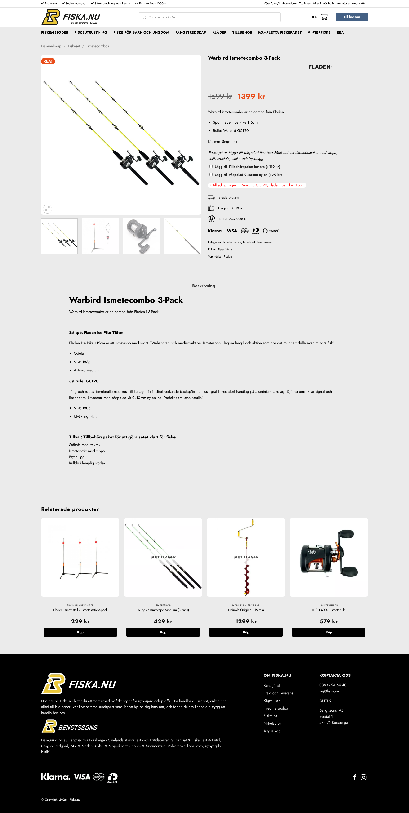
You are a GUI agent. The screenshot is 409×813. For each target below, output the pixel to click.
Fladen (227, 256)
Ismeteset (249, 242)
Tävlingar (305, 3)
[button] (320, 17)
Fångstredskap (190, 32)
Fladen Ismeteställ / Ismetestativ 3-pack (80, 610)
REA (340, 32)
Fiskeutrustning (90, 32)
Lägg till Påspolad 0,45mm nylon (248, 174)
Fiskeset (74, 46)
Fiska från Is (225, 249)
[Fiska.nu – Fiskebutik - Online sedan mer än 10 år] (70, 17)
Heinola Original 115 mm (246, 610)
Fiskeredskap (51, 46)
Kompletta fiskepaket (280, 32)
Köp (163, 632)
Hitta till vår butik (323, 3)
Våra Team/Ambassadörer (280, 3)
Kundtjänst (343, 3)
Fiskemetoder (54, 32)
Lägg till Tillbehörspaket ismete (247, 166)
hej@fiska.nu (329, 691)
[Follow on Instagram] (363, 778)
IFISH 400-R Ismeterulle (329, 610)
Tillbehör (242, 32)
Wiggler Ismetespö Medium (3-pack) (163, 610)
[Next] (191, 135)
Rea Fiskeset (264, 242)
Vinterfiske (319, 32)
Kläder (219, 32)
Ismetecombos (97, 46)
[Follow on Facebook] (355, 778)
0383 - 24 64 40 (333, 685)
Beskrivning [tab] (203, 286)
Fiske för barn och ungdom (141, 32)
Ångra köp (358, 3)
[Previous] (50, 135)
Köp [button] (80, 632)
